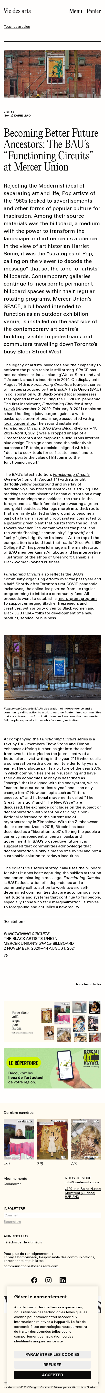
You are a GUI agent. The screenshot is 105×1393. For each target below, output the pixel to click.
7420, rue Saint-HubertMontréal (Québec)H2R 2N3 (83, 1193)
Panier (93, 11)
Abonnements (15, 1179)
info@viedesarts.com (82, 1182)
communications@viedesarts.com (31, 1266)
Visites (9, 111)
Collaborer (12, 1184)
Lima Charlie (87, 1387)
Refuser (52, 1364)
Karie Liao (22, 115)
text (7, 744)
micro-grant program (77, 598)
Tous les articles (17, 27)
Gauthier (45, 1387)
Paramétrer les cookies (52, 1354)
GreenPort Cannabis (71, 557)
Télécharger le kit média (23, 1242)
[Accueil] (17, 10)
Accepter (52, 1375)
